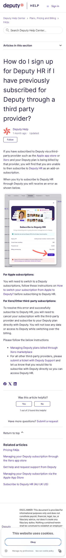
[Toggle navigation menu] (48, 6)
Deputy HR (35, 168)
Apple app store (46, 155)
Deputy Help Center (14, 18)
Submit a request (47, 421)
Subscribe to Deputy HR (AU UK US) (25, 484)
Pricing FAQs (11, 450)
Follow (10, 139)
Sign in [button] (55, 6)
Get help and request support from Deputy (29, 467)
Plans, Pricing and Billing (43, 18)
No (42, 403)
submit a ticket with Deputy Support (32, 360)
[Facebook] (5, 383)
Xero (6, 159)
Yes (24, 403)
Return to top (11, 433)
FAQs (6, 22)
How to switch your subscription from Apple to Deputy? (33, 290)
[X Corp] (10, 383)
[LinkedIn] (15, 383)
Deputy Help (20, 129)
